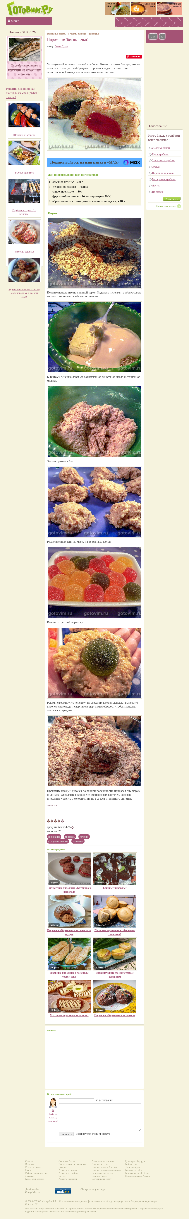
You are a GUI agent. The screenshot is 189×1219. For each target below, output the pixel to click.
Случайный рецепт (101, 1178)
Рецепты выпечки (78, 33)
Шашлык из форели (24, 135)
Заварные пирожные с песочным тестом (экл (69, 974)
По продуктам (99, 1176)
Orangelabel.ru (32, 1192)
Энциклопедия (132, 1167)
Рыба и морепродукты (37, 1173)
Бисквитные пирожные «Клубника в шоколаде (69, 890)
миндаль (70, 836)
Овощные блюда (67, 1161)
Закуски (29, 1176)
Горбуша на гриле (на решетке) (24, 212)
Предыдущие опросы (166, 205)
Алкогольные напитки (103, 1161)
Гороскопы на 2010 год (137, 1173)
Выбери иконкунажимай (53, 1115)
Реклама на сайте (133, 1170)
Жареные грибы (161, 148)
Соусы (62, 1176)
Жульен (156, 166)
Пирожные (54, 836)
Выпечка (30, 1164)
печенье (84, 836)
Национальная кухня (102, 1173)
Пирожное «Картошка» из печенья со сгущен (69, 932)
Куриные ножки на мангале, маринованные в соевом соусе (24, 293)
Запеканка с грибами (163, 160)
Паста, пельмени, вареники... (73, 1164)
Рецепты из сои (100, 1164)
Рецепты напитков (68, 1178)
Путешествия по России (137, 1176)
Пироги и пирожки (163, 173)
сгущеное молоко (58, 841)
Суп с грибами (160, 154)
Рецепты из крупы (68, 1170)
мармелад (78, 841)
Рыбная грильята (24, 172)
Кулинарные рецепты (56, 33)
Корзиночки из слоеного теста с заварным (114, 974)
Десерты (63, 1167)
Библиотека (131, 1164)
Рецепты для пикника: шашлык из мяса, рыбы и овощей (22, 92)
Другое (156, 185)
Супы (28, 1170)
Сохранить (135, 56)
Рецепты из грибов (68, 1173)
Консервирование (34, 1178)
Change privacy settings (92, 1189)
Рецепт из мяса (33, 1167)
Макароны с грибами (164, 179)
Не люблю (157, 191)
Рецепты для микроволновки (106, 1170)
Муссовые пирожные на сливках (69, 1015)
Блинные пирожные (115, 888)
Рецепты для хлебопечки (104, 1167)
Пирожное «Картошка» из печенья (114, 1015)
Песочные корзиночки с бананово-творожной (114, 932)
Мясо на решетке (24, 251)
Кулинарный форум (135, 1161)
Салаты (29, 1161)
